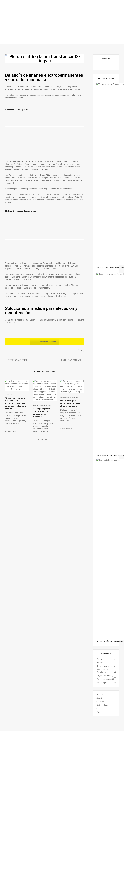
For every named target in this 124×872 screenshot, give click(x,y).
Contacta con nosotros (46, 342)
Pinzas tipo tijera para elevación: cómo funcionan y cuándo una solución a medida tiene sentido (16, 403)
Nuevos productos (17, 395)
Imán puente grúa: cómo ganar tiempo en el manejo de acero (70, 403)
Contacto (100, 709)
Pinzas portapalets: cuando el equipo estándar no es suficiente (41, 413)
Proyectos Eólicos (104, 679)
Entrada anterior (18, 360)
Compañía (100, 702)
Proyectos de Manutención (102, 671)
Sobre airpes (101, 682)
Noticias (8, 395)
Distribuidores (102, 705)
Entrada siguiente (71, 360)
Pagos (99, 712)
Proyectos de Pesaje (105, 675)
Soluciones (101, 698)
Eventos (99, 659)
